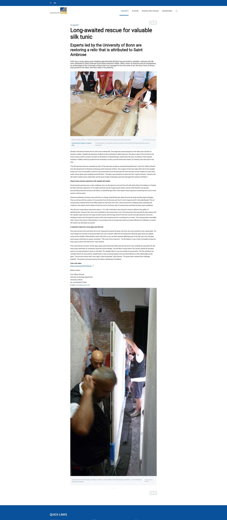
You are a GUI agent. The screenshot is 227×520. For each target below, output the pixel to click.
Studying (135, 11)
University (125, 11)
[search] (175, 12)
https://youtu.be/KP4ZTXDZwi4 (81, 266)
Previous (74, 387)
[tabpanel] (113, 386)
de (51, 3)
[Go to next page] (155, 22)
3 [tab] (112, 488)
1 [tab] (107, 488)
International (167, 11)
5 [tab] (117, 488)
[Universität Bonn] (58, 10)
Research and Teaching (150, 11)
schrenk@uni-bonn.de (82, 285)
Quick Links (58, 514)
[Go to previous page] (151, 22)
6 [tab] (120, 488)
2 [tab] (109, 488)
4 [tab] (115, 488)
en (55, 3)
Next (153, 387)
